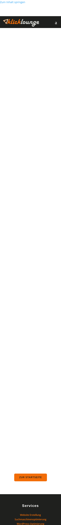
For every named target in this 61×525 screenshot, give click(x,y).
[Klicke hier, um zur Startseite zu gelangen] (21, 25)
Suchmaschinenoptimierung (30, 519)
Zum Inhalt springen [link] (12, 2)
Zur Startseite (30, 477)
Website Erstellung (30, 515)
